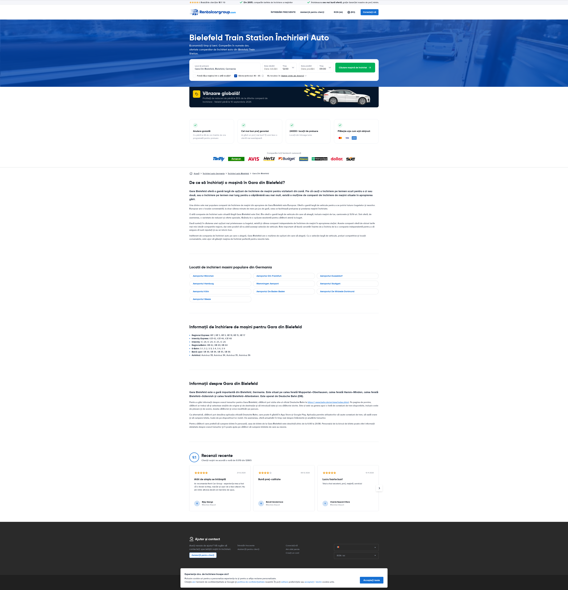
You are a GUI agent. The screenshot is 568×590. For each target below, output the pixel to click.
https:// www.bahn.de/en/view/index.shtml (328, 402)
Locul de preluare (202, 66)
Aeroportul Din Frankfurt (268, 276)
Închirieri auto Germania (214, 173)
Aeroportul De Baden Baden (270, 291)
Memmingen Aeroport (267, 283)
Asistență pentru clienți (312, 12)
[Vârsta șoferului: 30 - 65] (235, 75)
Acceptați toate (371, 580)
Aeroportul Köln (201, 291)
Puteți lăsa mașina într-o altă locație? (213, 76)
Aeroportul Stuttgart (330, 283)
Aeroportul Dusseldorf (331, 276)
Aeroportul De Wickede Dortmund (337, 291)
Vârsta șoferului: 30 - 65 (249, 76)
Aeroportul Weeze (202, 299)
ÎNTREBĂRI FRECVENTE (283, 12)
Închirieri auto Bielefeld (238, 173)
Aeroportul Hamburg (203, 283)
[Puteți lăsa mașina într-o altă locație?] (194, 75)
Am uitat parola (292, 549)
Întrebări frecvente (246, 545)
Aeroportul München (203, 276)
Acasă (196, 173)
